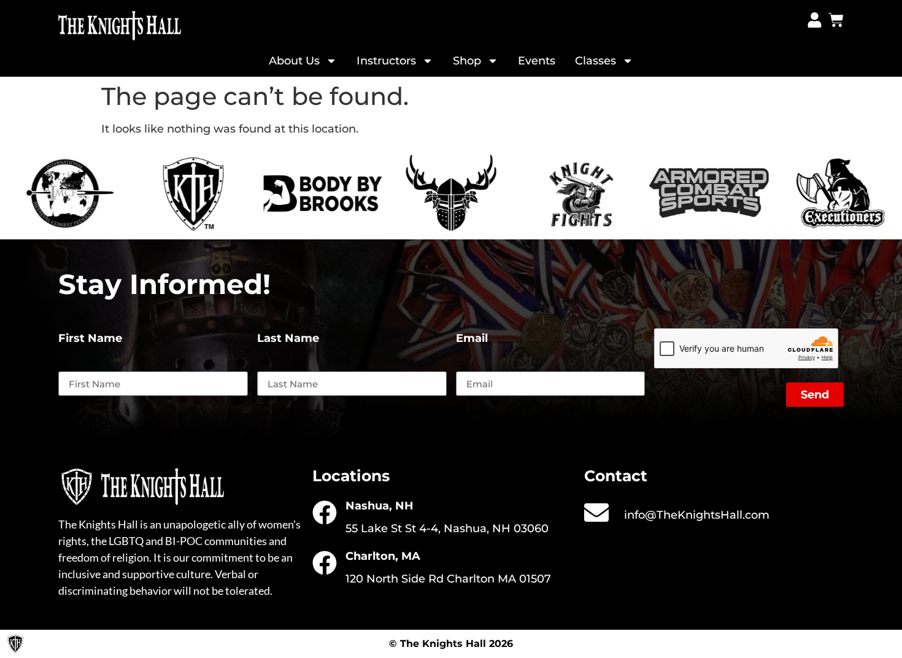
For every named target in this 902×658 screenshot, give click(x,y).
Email (472, 339)
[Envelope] (596, 512)
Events (536, 61)
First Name (90, 339)
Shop (467, 61)
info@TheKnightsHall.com (696, 515)
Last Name (288, 339)
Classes (595, 61)
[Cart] (836, 20)
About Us (294, 61)
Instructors (386, 61)
